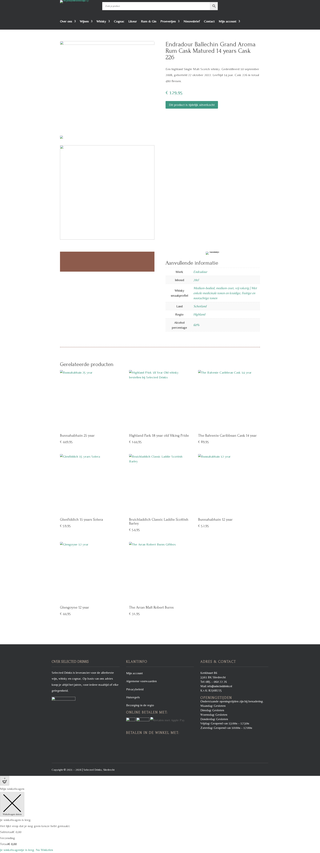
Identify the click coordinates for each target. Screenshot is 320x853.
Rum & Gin (148, 21)
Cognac (119, 21)
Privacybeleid (135, 689)
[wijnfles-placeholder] (107, 90)
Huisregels (133, 697)
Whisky (101, 21)
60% (196, 325)
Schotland (199, 306)
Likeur (132, 21)
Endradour (200, 272)
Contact (209, 21)
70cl (196, 280)
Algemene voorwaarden (141, 681)
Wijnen (84, 21)
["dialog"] (160, 819)
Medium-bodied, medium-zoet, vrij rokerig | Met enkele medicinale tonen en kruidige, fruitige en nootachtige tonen (225, 293)
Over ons (66, 21)
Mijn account (227, 21)
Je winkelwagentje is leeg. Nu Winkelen (26, 850)
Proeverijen (168, 21)
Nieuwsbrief (192, 21)
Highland (199, 314)
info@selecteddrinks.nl (219, 686)
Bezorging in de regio (140, 705)
